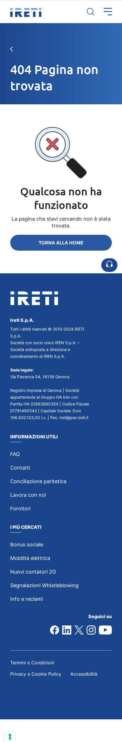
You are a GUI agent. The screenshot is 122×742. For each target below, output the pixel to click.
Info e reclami (26, 599)
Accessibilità (83, 674)
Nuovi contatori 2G (33, 572)
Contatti (20, 468)
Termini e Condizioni (32, 662)
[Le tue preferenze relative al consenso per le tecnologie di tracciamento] (10, 736)
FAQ (15, 454)
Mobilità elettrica (30, 558)
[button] (103, 11)
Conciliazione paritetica (38, 481)
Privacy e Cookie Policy (35, 674)
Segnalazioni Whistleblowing (44, 585)
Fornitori (20, 508)
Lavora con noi (28, 495)
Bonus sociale (26, 544)
